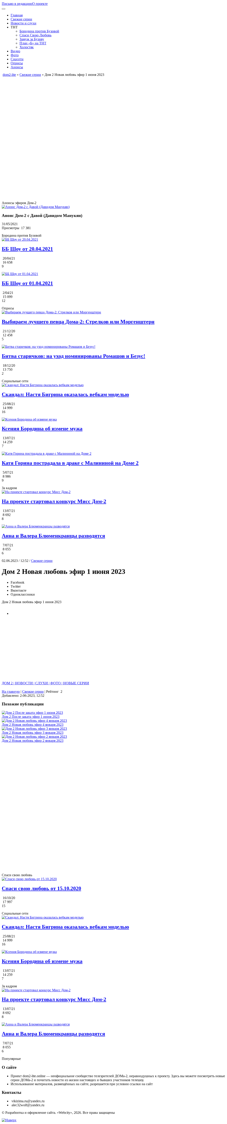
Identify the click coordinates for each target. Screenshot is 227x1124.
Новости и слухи (23, 23)
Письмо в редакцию (17, 4)
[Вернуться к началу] (9, 1120)
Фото (15, 55)
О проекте (40, 4)
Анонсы (17, 67)
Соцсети (17, 59)
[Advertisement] (113, 108)
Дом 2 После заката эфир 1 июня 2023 (30, 716)
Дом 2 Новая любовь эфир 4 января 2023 (32, 724)
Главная (17, 15)
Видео (15, 51)
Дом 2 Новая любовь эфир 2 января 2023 (32, 740)
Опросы (17, 63)
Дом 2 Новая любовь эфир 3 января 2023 (32, 732)
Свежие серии (21, 19)
